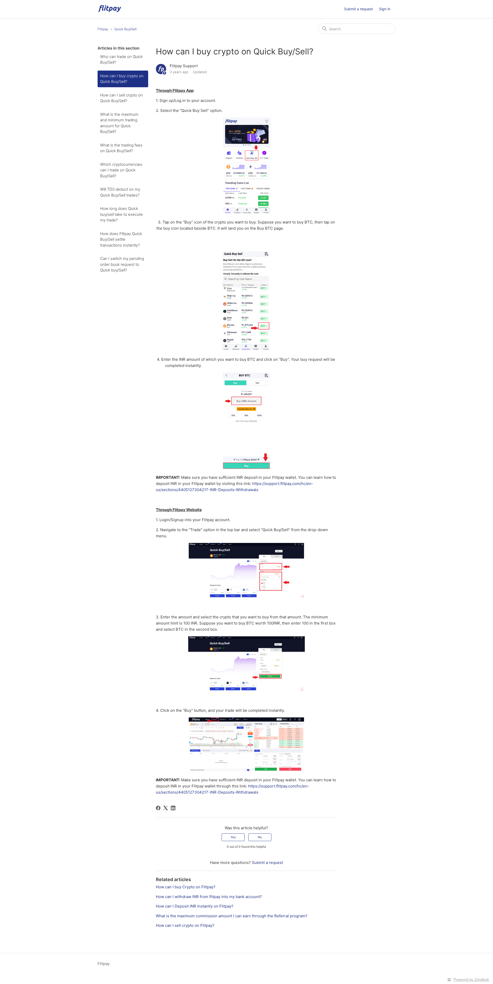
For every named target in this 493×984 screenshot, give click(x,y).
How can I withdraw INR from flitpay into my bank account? (209, 896)
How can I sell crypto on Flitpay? (185, 925)
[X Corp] (165, 808)
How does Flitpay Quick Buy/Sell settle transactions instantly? (121, 239)
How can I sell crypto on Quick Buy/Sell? (121, 98)
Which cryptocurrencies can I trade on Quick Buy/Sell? (121, 170)
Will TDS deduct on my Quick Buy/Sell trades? (120, 192)
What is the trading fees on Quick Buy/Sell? (121, 148)
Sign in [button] (384, 9)
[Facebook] (158, 808)
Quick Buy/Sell (125, 29)
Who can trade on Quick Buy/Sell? (121, 59)
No (260, 837)
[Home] (110, 11)
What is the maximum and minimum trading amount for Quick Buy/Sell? (119, 123)
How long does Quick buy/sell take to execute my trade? (121, 214)
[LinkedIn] (173, 808)
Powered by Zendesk (471, 979)
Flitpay (103, 29)
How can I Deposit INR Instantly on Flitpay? (194, 906)
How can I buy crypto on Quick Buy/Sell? (122, 78)
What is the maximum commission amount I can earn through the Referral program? (231, 915)
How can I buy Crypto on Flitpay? (185, 886)
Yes (233, 837)
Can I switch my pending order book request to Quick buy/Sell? (122, 264)
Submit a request (358, 9)
